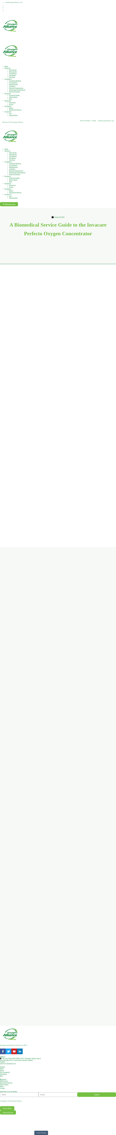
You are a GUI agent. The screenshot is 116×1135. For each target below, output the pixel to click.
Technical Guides (16, 646)
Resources (47, 646)
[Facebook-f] (3, 1051)
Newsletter (18, 563)
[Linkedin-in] (20, 1051)
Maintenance (36, 646)
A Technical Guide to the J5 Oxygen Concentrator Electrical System (51, 918)
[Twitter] (8, 1051)
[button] (7, 1108)
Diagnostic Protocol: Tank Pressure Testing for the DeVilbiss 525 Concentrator (58, 648)
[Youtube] (14, 1051)
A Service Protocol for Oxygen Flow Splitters (36, 836)
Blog (27, 646)
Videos (56, 646)
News (10, 563)
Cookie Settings (41, 1133)
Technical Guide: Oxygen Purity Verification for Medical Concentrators (53, 1000)
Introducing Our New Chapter (27, 566)
